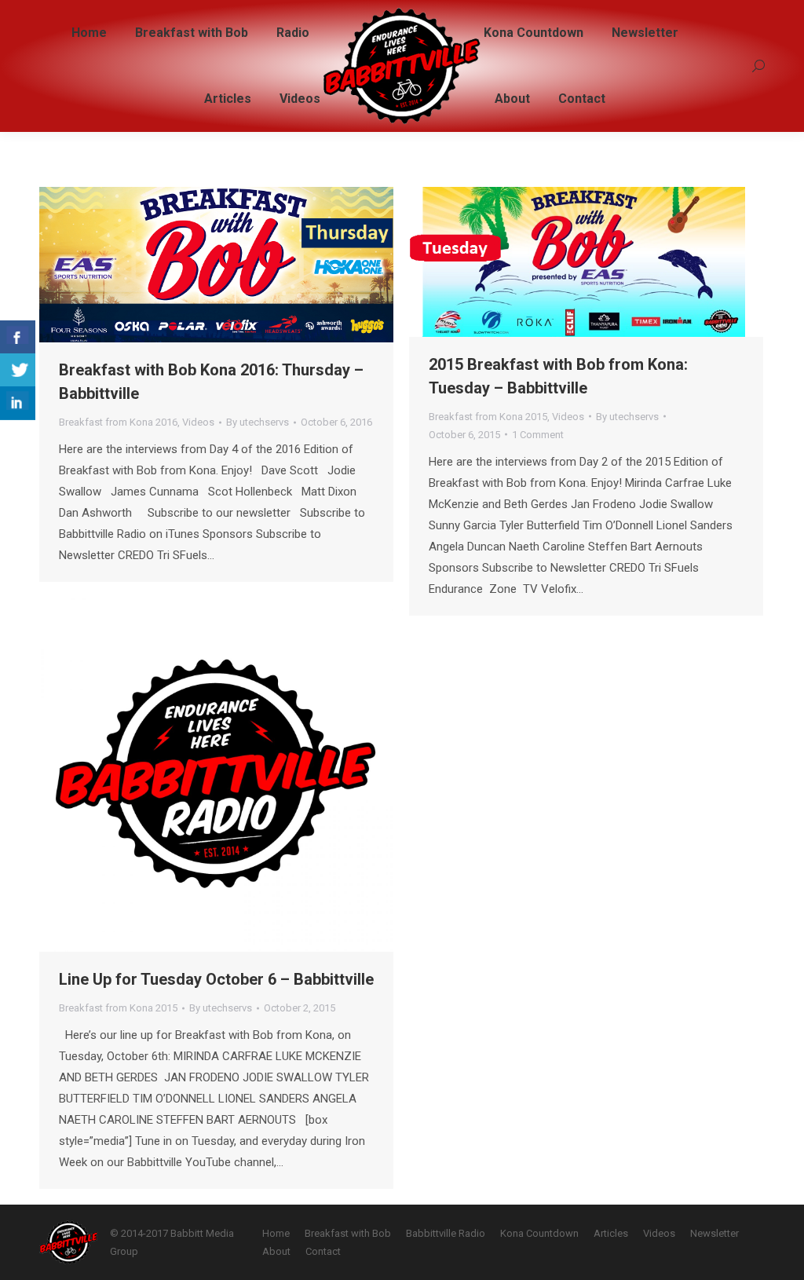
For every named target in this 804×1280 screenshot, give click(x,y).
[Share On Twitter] (17, 370)
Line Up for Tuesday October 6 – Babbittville (216, 979)
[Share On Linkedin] (17, 403)
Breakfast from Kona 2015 (488, 416)
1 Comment (538, 435)
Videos (198, 422)
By (257, 422)
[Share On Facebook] (17, 337)
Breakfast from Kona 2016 (118, 422)
